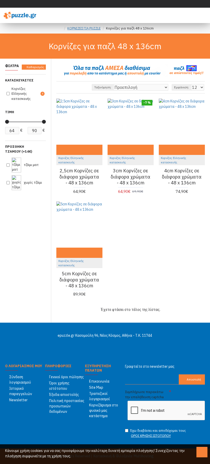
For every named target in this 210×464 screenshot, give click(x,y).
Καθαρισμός (35, 67)
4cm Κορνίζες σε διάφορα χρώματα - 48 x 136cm (182, 177)
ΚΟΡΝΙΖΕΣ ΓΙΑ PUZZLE (84, 28)
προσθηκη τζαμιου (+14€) (18, 149)
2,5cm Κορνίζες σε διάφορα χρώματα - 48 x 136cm (79, 177)
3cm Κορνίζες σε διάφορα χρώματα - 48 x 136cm (130, 177)
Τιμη (9, 112)
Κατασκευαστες (19, 80)
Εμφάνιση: (181, 87)
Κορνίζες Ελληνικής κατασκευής (71, 160)
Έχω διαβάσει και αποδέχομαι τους (158, 433)
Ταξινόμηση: (102, 87)
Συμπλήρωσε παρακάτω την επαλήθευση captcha (144, 394)
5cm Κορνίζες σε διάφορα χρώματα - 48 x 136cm (79, 280)
